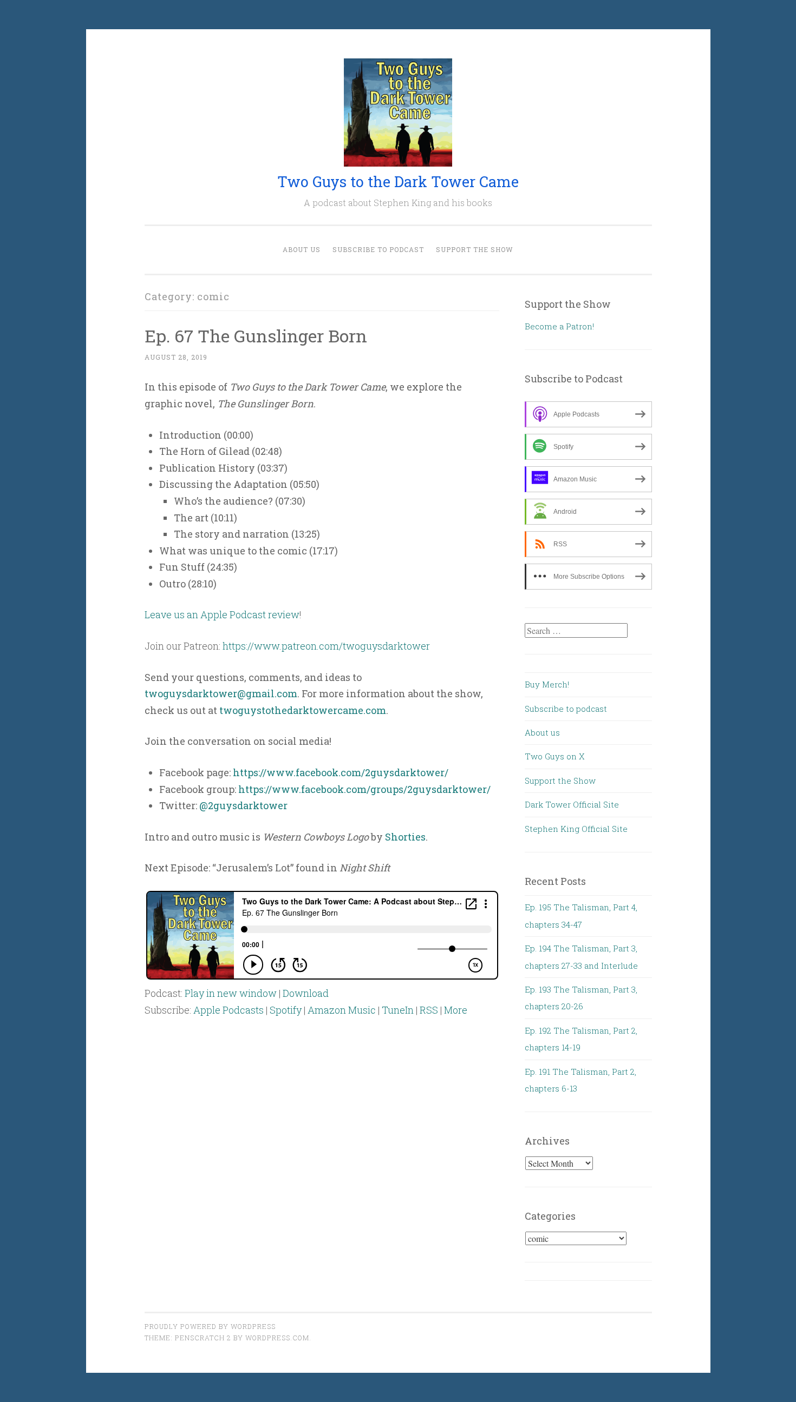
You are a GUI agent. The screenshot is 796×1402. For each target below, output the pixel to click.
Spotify (286, 1009)
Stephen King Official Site (576, 828)
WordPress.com (277, 1337)
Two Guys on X (555, 756)
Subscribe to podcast (378, 249)
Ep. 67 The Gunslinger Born (256, 335)
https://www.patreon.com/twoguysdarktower (326, 645)
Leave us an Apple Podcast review (222, 614)
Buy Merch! (547, 684)
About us (302, 249)
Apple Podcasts (228, 1009)
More (455, 1009)
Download (306, 993)
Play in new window (231, 993)
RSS (429, 1009)
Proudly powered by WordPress (210, 1326)
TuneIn (398, 1009)
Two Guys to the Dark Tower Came (398, 181)
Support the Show (474, 249)
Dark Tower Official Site (572, 804)
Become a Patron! (559, 326)
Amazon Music (342, 1009)
